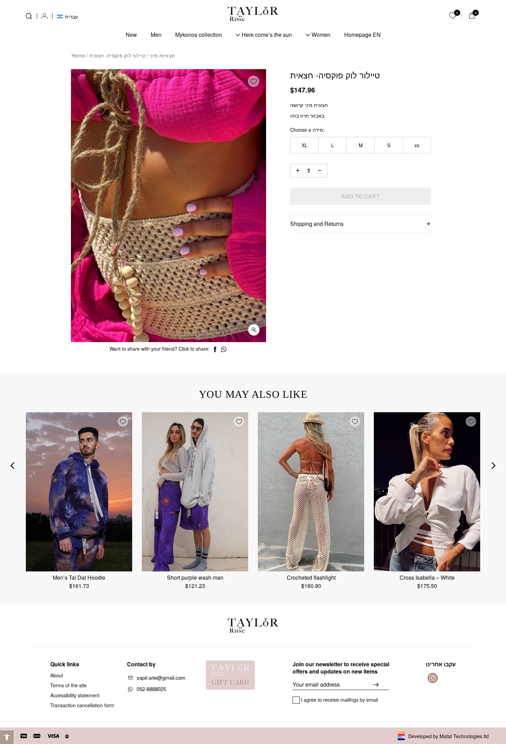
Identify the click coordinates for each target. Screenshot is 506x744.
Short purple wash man (195, 577)
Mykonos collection (198, 35)
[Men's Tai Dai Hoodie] (79, 492)
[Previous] (12, 465)
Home (78, 55)
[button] (7, 737)
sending (381, 684)
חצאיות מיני (162, 55)
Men (156, 35)
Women (321, 35)
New (131, 35)
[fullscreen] (254, 330)
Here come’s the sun (267, 35)
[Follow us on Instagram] (433, 678)
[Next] (494, 465)
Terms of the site (68, 685)
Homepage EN (362, 35)
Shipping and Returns (317, 224)
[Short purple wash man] (195, 492)
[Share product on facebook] (215, 349)
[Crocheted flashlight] (311, 492)
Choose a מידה (306, 129)
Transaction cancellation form (82, 705)
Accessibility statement (74, 695)
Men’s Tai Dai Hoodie (79, 577)
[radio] (304, 145)
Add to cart (360, 196)
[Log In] (44, 16)
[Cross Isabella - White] (427, 492)
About (56, 675)
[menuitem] (67, 16)
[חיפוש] (29, 16)
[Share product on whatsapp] (223, 349)
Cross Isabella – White (427, 577)
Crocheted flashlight (311, 577)
